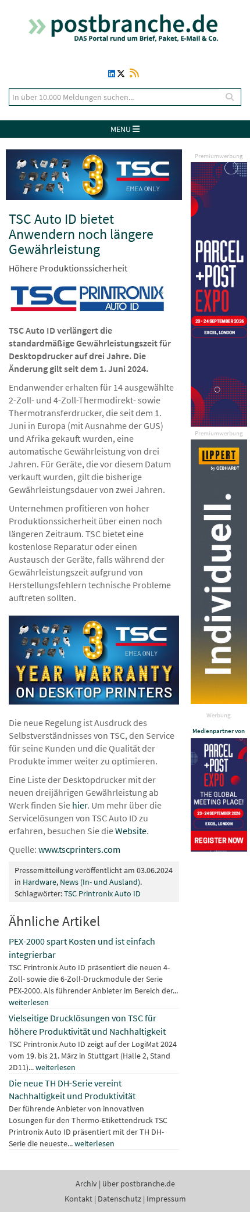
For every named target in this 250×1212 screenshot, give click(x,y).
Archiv (86, 1183)
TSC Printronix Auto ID (102, 893)
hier (79, 805)
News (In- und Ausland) (100, 882)
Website (131, 830)
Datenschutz (119, 1198)
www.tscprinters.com (79, 849)
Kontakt (78, 1198)
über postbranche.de (138, 1183)
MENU (121, 129)
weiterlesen (29, 1002)
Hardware (39, 882)
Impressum (166, 1198)
